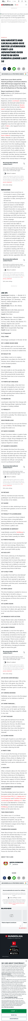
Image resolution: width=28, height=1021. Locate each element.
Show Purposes (14, 1018)
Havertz (21, 105)
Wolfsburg (20, 532)
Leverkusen (15, 101)
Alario (8, 126)
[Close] (26, 961)
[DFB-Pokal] (18, 1)
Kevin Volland (5, 135)
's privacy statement (14, 903)
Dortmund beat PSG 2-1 (8, 796)
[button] (26, 5)
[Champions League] (22, 1)
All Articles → (23, 928)
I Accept (13, 1011)
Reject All (14, 1015)
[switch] (4, 173)
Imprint (15, 997)
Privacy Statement (9, 997)
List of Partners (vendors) (7, 1007)
